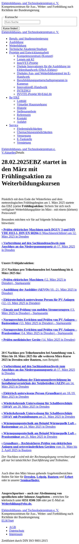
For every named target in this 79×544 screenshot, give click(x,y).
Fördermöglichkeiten (29, 128)
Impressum (15, 534)
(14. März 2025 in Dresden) (38, 339)
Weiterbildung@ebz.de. (17, 503)
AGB (12, 527)
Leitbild (21, 101)
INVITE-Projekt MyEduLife (34, 94)
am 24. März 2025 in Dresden (39, 425)
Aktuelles (10, 152)
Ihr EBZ (14, 97)
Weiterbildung (17, 45)
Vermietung (24, 142)
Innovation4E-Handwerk (32, 87)
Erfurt (69, 476)
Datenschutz (16, 530)
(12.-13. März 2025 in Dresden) (38, 301)
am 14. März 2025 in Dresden (38, 383)
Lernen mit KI (25, 59)
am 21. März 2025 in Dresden (38, 415)
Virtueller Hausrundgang (32, 104)
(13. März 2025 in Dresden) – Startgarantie (38, 311)
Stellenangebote (26, 111)
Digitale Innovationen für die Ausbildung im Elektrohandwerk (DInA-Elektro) (43, 68)
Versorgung (24, 135)
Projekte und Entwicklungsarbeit (29, 52)
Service (13, 125)
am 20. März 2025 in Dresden (37, 405)
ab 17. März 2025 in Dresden (38, 246)
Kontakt (22, 118)
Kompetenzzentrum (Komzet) (35, 56)
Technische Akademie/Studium (28, 49)
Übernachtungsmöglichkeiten (34, 132)
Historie (21, 108)
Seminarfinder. (30, 480)
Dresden (29, 476)
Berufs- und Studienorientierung (28, 38)
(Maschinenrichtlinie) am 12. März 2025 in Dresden (39, 233)
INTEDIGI (23, 90)
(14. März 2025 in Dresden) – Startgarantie (39, 331)
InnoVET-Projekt (27, 62)
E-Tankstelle (24, 139)
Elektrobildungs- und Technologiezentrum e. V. (30, 3)
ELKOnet (8, 520)
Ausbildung (16, 42)
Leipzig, (42, 476)
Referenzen (24, 114)
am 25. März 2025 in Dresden (39, 435)
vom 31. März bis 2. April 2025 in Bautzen (39, 447)
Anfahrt (21, 121)
